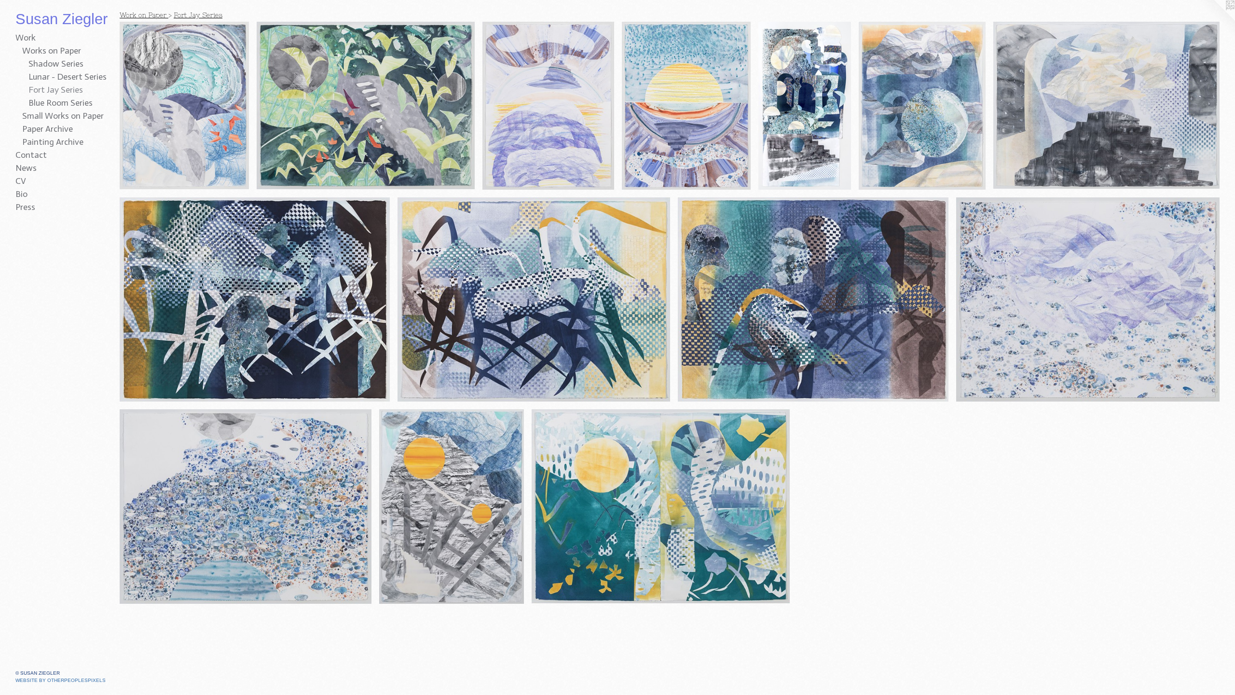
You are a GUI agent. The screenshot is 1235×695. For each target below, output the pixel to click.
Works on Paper (51, 50)
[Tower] (804, 106)
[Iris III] (813, 299)
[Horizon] (686, 106)
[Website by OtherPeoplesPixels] (1215, 19)
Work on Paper (144, 15)
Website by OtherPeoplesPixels (60, 680)
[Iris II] (534, 299)
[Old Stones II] (245, 506)
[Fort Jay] (1106, 105)
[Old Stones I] (1088, 299)
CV (20, 181)
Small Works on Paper (63, 116)
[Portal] (451, 506)
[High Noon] (366, 105)
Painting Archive (52, 142)
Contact (31, 155)
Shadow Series (55, 63)
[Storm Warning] (922, 106)
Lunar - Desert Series (67, 76)
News (26, 168)
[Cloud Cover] (548, 106)
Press (25, 207)
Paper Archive (47, 129)
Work (25, 37)
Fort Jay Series (55, 89)
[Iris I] (255, 299)
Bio (21, 194)
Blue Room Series (60, 102)
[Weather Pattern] (184, 105)
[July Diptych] (661, 506)
